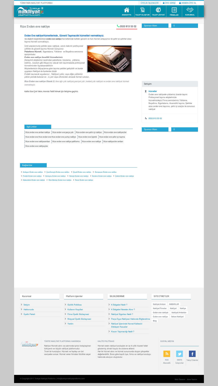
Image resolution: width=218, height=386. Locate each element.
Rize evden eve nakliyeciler (115, 132)
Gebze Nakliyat (177, 316)
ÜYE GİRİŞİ (170, 2)
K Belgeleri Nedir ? (119, 304)
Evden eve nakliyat (160, 312)
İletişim (27, 304)
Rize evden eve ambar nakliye (38, 132)
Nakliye (183, 308)
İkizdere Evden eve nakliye (102, 176)
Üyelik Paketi (29, 314)
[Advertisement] (170, 50)
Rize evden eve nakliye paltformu (66, 142)
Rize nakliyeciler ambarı (113, 142)
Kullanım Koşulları (75, 309)
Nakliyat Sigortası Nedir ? (122, 314)
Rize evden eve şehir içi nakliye (89, 132)
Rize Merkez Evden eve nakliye (59, 180)
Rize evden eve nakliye (91, 142)
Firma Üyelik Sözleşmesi (78, 314)
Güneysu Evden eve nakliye (55, 176)
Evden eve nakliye (160, 316)
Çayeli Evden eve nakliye (82, 172)
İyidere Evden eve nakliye (124, 176)
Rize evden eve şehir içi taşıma (112, 137)
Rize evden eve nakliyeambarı (38, 142)
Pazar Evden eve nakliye (84, 180)
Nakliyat (173, 308)
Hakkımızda (29, 309)
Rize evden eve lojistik (87, 137)
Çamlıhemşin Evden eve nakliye (57, 172)
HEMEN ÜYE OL (188, 2)
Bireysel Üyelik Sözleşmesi (79, 318)
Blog (155, 320)
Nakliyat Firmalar (160, 308)
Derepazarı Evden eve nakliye (105, 172)
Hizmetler (153, 91)
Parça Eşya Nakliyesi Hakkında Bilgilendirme (130, 318)
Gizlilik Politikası (74, 304)
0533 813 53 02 (128, 26)
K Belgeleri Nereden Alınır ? (123, 309)
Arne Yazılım (192, 379)
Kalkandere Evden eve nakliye (34, 180)
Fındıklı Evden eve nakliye (32, 176)
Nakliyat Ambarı (159, 304)
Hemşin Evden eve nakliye (78, 176)
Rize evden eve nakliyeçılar (37, 146)
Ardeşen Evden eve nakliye (33, 172)
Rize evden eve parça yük (62, 132)
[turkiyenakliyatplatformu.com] (30, 11)
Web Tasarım (180, 379)
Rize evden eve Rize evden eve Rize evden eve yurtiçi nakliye (51, 137)
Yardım (70, 323)
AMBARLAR (174, 304)
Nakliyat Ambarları (179, 312)
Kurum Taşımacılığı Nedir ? (122, 331)
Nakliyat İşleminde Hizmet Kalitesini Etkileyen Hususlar (126, 325)
